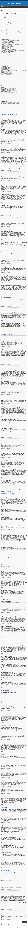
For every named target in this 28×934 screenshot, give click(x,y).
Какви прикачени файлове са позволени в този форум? (10, 102)
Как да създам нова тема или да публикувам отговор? (10, 40)
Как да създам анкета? (5, 43)
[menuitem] (5, 7)
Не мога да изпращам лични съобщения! (8, 77)
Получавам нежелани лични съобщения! (7, 78)
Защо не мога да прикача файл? (6, 47)
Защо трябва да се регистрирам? (6, 16)
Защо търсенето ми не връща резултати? (8, 89)
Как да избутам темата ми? (5, 52)
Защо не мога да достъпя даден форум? (7, 46)
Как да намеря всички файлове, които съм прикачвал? (10, 103)
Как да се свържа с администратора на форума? (9, 110)
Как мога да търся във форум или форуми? (8, 88)
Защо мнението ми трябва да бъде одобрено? (8, 51)
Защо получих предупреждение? (6, 48)
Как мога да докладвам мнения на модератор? (8, 49)
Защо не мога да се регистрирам (6, 18)
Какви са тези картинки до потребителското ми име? (9, 33)
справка (10, 897)
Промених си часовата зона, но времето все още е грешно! (11, 31)
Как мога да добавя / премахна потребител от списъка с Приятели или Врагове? (12, 84)
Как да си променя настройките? (6, 28)
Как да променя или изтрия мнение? (7, 41)
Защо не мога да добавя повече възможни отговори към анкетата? (12, 44)
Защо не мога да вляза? (5, 20)
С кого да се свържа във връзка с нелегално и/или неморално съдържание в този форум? (13, 109)
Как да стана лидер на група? (6, 71)
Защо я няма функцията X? (5, 107)
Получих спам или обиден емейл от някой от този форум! (10, 79)
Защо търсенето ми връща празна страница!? (8, 90)
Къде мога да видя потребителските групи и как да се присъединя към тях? (13, 70)
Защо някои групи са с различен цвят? (7, 72)
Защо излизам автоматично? (6, 23)
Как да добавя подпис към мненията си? (7, 42)
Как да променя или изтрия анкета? (7, 45)
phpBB (8, 280)
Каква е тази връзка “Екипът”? (6, 74)
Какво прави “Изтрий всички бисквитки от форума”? (9, 24)
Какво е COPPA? (3, 17)
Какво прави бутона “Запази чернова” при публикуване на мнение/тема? (13, 50)
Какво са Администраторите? (6, 67)
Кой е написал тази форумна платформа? (8, 106)
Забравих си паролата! (5, 22)
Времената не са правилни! (5, 30)
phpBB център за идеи (9, 886)
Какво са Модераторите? (5, 68)
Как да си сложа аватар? (5, 34)
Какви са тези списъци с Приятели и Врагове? (8, 83)
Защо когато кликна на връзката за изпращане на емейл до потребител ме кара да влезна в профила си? (13, 37)
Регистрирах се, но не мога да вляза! (7, 19)
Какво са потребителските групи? (6, 69)
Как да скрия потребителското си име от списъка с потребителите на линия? (13, 29)
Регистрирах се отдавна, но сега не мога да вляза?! (9, 21)
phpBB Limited (17, 874)
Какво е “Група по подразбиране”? (6, 73)
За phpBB (24, 877)
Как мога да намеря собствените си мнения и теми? (9, 92)
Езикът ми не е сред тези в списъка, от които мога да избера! (11, 32)
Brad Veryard (17, 927)
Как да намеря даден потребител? (6, 91)
